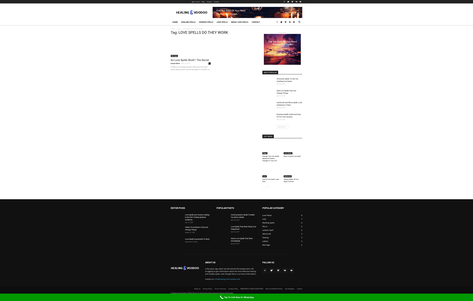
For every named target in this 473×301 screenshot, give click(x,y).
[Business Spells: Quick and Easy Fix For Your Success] (268, 117)
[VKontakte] (296, 1)
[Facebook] (284, 1)
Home (175, 22)
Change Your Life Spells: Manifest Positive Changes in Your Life (270, 158)
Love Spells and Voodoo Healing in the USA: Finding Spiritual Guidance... (197, 217)
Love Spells (222, 22)
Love (264, 176)
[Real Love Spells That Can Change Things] (268, 93)
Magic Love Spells (239, 22)
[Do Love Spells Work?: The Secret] (191, 47)
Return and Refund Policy (274, 289)
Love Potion (288, 153)
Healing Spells (188, 22)
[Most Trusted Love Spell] (293, 147)
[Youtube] (300, 1)
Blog (203, 2)
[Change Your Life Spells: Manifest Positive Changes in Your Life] (271, 147)
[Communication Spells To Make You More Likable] (223, 218)
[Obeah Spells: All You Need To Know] (293, 171)
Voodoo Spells (206, 22)
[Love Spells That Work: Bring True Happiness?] (223, 229)
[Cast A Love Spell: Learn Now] (271, 171)
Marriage (174, 56)
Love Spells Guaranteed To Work (197, 239)
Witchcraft (287, 176)
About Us (197, 289)
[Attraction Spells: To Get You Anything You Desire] (268, 82)
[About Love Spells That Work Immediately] (223, 241)
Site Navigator (290, 289)
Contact (216, 2)
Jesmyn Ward (175, 63)
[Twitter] (288, 1)
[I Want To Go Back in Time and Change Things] (177, 230)
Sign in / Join (196, 2)
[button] (299, 22)
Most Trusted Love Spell (292, 156)
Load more (281, 127)
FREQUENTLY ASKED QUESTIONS (251, 289)
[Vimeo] (292, 1)
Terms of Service (220, 289)
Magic (265, 153)
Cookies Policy (233, 289)
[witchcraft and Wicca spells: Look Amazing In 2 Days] (268, 105)
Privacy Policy (207, 289)
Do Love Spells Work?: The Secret (190, 60)
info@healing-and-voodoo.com (227, 279)
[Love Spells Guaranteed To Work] (177, 242)
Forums (209, 2)
